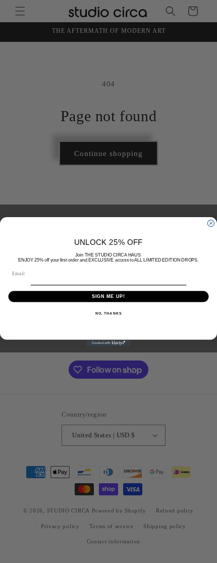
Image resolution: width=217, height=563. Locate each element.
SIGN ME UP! (109, 296)
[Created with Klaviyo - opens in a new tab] (108, 342)
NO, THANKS (108, 313)
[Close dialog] (210, 223)
